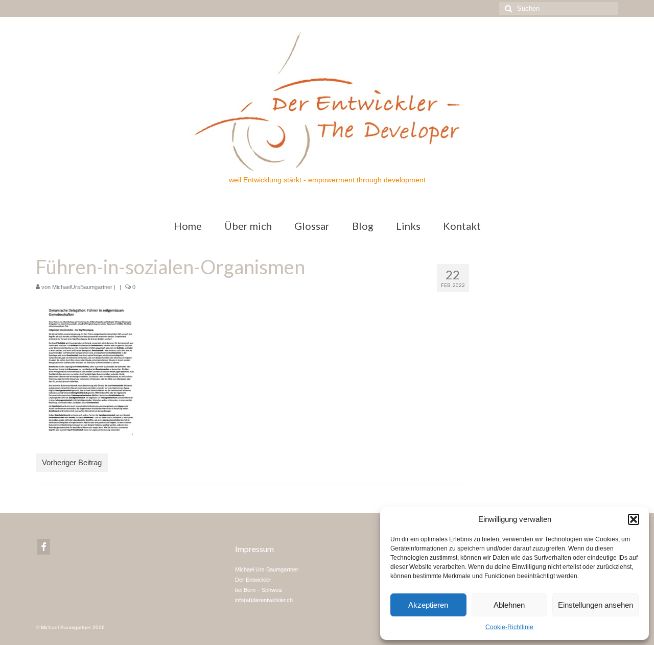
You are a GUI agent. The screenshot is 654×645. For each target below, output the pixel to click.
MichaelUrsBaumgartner (82, 287)
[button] (633, 519)
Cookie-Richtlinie (509, 627)
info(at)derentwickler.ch (264, 600)
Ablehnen (509, 605)
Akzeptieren (428, 605)
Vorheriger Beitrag (72, 462)
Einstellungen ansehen (595, 605)
